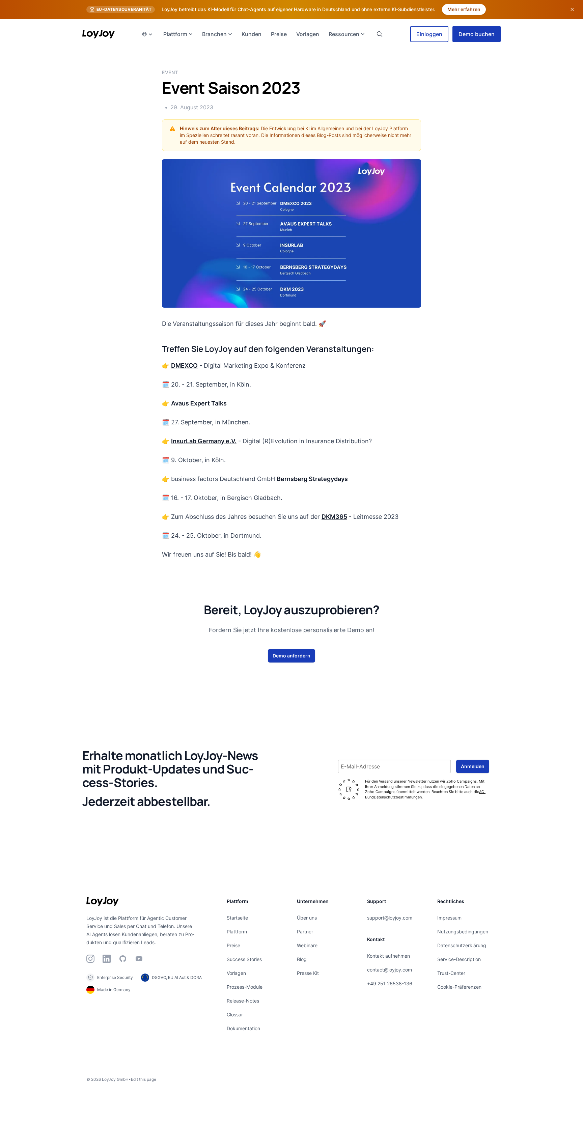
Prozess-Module (244, 987)
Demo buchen (477, 34)
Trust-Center (451, 973)
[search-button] (379, 34)
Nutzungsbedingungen (462, 931)
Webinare (307, 945)
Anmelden (472, 766)
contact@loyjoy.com (389, 970)
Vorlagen (236, 973)
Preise (233, 945)
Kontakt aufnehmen (388, 956)
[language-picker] (147, 34)
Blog (302, 959)
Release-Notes (243, 1001)
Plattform (237, 931)
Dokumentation (243, 1028)
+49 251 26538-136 (389, 983)
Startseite (237, 918)
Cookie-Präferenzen (459, 987)
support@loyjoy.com (389, 918)
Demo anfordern (291, 655)
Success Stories (244, 959)
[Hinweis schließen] (572, 9)
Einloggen (429, 34)
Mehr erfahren (463, 9)
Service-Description (459, 959)
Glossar (235, 1014)
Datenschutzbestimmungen (398, 797)
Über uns (307, 918)
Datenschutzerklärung (461, 945)
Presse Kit (308, 973)
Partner (305, 931)
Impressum (449, 918)
